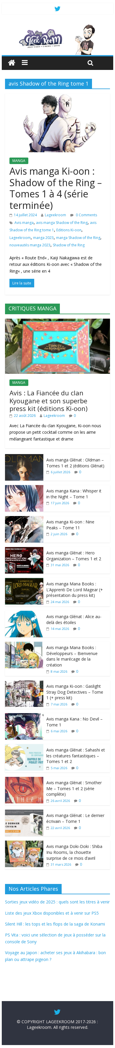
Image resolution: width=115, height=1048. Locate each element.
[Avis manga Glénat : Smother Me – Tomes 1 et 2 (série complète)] (24, 780)
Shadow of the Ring (69, 245)
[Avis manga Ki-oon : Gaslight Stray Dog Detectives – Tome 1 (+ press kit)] (24, 683)
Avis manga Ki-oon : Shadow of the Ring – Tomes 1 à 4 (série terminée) (55, 188)
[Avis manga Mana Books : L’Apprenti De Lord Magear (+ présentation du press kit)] (24, 581)
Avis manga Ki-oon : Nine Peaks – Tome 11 (70, 524)
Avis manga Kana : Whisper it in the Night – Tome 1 (73, 494)
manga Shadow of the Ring (78, 237)
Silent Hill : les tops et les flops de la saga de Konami (55, 924)
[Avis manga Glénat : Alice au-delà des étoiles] (24, 614)
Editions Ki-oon (68, 229)
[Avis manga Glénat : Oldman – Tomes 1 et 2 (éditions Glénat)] (24, 457)
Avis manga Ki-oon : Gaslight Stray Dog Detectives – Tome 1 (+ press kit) (74, 691)
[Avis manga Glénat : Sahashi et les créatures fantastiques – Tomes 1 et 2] (24, 747)
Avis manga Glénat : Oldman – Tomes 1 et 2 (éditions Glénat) (75, 463)
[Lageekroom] (57, 26)
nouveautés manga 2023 (29, 245)
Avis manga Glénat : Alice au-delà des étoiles (73, 619)
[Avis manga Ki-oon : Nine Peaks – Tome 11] (24, 519)
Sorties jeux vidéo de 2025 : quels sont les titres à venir (57, 902)
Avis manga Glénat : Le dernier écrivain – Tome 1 (75, 818)
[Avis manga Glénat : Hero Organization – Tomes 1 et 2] (24, 550)
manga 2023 (43, 237)
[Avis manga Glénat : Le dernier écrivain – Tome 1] (24, 813)
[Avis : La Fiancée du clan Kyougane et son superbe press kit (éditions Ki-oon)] (57, 322)
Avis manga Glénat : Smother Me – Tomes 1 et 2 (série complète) (74, 788)
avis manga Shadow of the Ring (62, 222)
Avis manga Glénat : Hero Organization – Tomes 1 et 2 (73, 555)
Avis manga (24, 222)
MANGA (18, 160)
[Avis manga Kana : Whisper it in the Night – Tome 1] (24, 488)
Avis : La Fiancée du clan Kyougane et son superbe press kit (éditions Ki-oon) (48, 400)
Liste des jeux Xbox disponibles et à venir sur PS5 (52, 913)
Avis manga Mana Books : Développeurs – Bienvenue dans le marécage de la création (72, 656)
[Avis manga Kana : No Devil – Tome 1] (24, 716)
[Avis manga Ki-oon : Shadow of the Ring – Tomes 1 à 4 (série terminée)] (57, 97)
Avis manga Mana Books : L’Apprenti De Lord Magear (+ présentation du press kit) (74, 589)
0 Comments (86, 214)
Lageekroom (55, 214)
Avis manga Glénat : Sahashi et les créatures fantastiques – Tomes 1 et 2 (75, 755)
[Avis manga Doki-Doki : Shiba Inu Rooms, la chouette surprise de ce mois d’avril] (24, 843)
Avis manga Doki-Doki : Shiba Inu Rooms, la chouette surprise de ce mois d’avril (74, 852)
